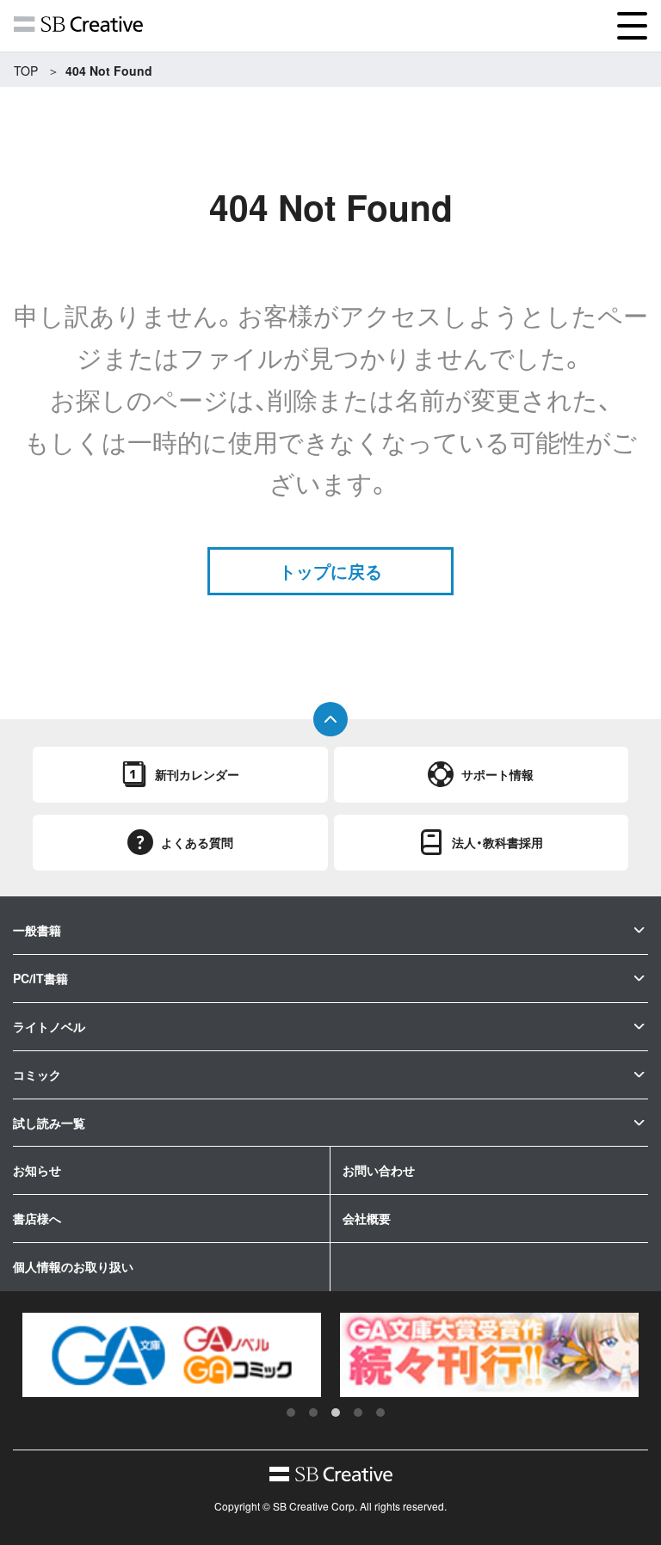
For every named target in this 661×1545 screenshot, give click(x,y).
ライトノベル (49, 1026)
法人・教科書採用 (497, 842)
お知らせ (37, 1170)
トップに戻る (330, 570)
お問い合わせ (379, 1170)
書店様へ (37, 1218)
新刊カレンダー (197, 774)
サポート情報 (497, 774)
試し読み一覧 (49, 1122)
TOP (26, 70)
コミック (37, 1074)
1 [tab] (291, 1412)
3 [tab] (335, 1412)
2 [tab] (313, 1412)
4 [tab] (358, 1412)
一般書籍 (37, 930)
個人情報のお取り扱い (73, 1266)
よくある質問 (197, 842)
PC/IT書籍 (40, 978)
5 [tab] (380, 1412)
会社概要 (367, 1218)
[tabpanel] (171, 1355)
